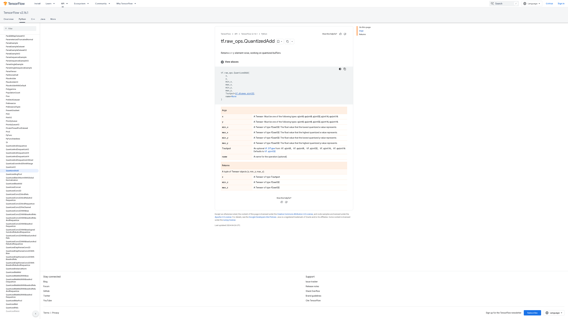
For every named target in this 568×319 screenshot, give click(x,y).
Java (42, 19)
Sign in (561, 3)
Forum (46, 286)
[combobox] (504, 3)
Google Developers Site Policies (262, 217)
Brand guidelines (313, 296)
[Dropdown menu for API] (67, 3)
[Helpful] (340, 34)
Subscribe (532, 312)
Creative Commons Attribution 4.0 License (295, 214)
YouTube (47, 300)
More (53, 19)
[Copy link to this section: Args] (230, 110)
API (62, 3)
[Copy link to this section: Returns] (232, 165)
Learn (48, 3)
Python (22, 19)
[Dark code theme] (340, 69)
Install (37, 3)
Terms (46, 313)
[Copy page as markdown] (287, 41)
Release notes (312, 286)
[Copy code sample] (344, 69)
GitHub (549, 3)
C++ (33, 19)
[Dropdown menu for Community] (110, 3)
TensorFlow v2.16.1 (16, 13)
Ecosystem (79, 3)
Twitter (46, 296)
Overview (8, 19)
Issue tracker (312, 281)
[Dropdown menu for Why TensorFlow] (136, 3)
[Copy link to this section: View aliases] (242, 62)
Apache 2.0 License (223, 217)
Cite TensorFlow (313, 300)
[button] (284, 62)
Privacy (55, 313)
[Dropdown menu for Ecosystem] (88, 3)
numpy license (229, 220)
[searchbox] (20, 28)
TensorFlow (226, 34)
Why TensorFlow (124, 3)
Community (101, 3)
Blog (45, 281)
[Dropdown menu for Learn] (54, 3)
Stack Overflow (313, 291)
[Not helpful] (345, 34)
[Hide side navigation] (36, 314)
